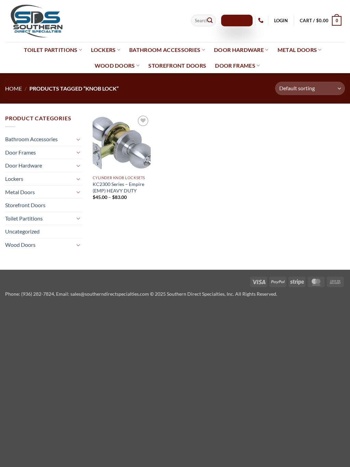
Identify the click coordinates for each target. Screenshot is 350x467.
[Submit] (210, 20)
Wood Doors (115, 65)
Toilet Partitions (50, 49)
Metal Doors (297, 49)
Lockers (103, 49)
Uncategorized (22, 231)
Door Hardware (239, 49)
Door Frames (235, 65)
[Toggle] (78, 139)
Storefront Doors (177, 65)
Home (13, 88)
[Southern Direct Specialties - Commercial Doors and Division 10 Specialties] (93, 21)
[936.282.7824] (261, 20)
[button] (281, 20)
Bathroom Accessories (164, 49)
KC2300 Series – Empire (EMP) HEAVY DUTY (118, 187)
